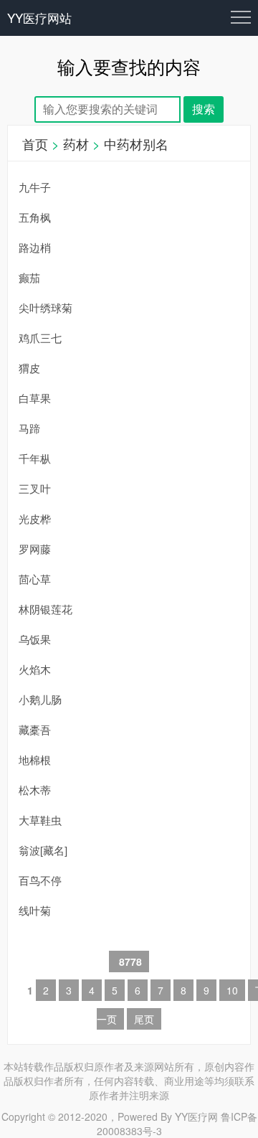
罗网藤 (35, 548)
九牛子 (35, 186)
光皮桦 (35, 518)
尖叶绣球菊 (45, 307)
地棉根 (35, 759)
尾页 (144, 1019)
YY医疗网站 (39, 18)
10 (232, 990)
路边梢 (35, 247)
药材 (76, 143)
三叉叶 (35, 488)
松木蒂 (35, 789)
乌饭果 (35, 638)
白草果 (35, 397)
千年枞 (35, 458)
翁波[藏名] (43, 849)
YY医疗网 (196, 1116)
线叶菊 (35, 910)
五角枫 (35, 217)
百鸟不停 (40, 880)
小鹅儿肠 (40, 699)
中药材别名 (136, 143)
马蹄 (29, 428)
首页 (35, 143)
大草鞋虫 (40, 819)
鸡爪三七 (40, 337)
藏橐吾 (35, 729)
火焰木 (35, 669)
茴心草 (35, 578)
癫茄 (29, 277)
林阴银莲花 (45, 608)
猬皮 (29, 367)
